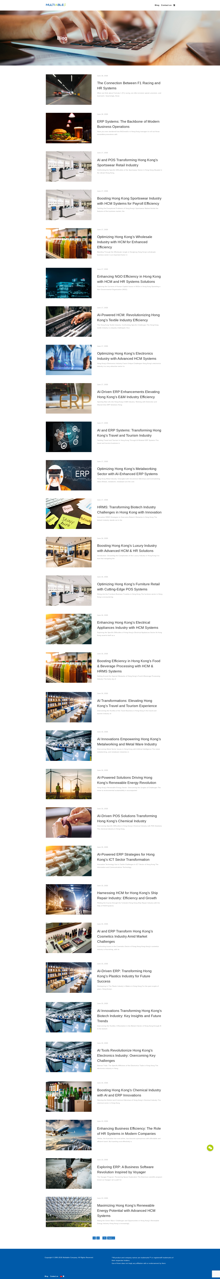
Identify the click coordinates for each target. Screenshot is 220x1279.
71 (105, 1238)
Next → (111, 1238)
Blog (157, 5)
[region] (110, 38)
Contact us (166, 5)
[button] (210, 1148)
